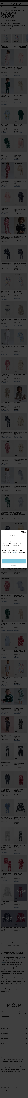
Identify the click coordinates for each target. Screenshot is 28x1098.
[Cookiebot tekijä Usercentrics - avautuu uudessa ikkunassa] (20, 532)
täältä (14, 552)
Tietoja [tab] (23, 535)
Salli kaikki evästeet (14, 561)
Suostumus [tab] (5, 535)
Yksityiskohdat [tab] (14, 535)
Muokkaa (13, 565)
